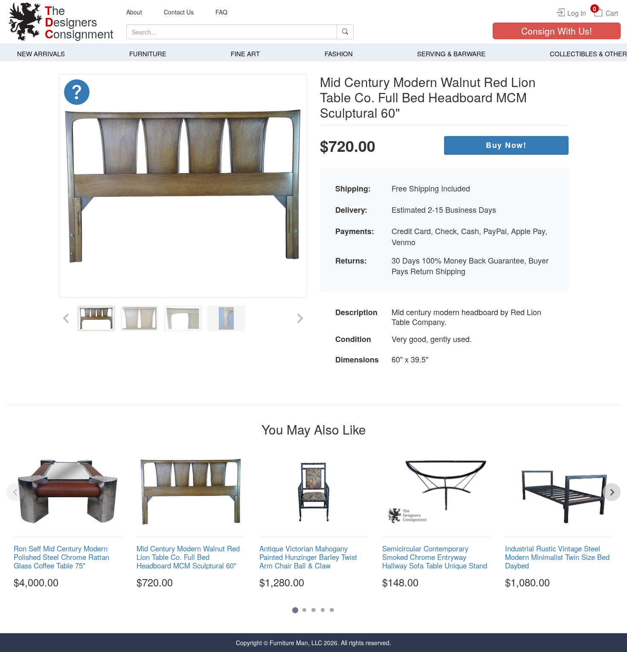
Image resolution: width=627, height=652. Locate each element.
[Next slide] (299, 318)
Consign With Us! (556, 30)
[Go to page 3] (313, 610)
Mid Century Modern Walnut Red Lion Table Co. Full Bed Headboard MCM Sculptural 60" (188, 557)
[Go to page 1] (295, 610)
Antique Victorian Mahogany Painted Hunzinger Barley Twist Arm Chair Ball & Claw (308, 557)
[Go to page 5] (332, 610)
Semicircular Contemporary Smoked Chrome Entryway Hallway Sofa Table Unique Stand (434, 557)
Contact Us (179, 12)
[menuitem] (96, 318)
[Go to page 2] (304, 610)
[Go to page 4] (323, 610)
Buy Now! (506, 145)
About (134, 12)
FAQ (221, 12)
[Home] (25, 22)
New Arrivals (41, 53)
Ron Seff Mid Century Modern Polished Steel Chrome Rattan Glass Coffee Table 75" (61, 557)
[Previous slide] (66, 318)
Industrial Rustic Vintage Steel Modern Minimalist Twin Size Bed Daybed (557, 557)
